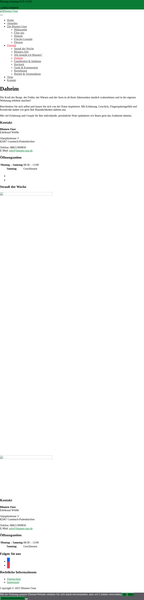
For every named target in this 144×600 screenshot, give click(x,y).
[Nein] (26, 598)
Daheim (18, 58)
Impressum (13, 582)
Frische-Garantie (23, 39)
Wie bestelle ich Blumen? (28, 54)
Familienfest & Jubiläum (27, 61)
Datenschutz (14, 579)
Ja (124, 594)
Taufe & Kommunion (26, 67)
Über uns (19, 32)
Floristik (11, 45)
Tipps (10, 77)
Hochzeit (19, 64)
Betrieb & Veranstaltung (27, 73)
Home (10, 20)
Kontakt (11, 80)
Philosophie (20, 29)
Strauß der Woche (24, 48)
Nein (130, 594)
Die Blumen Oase (17, 26)
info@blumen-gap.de (12, 4)
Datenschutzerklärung (12, 598)
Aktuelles (12, 23)
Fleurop (18, 42)
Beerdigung (20, 70)
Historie (18, 35)
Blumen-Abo (21, 51)
